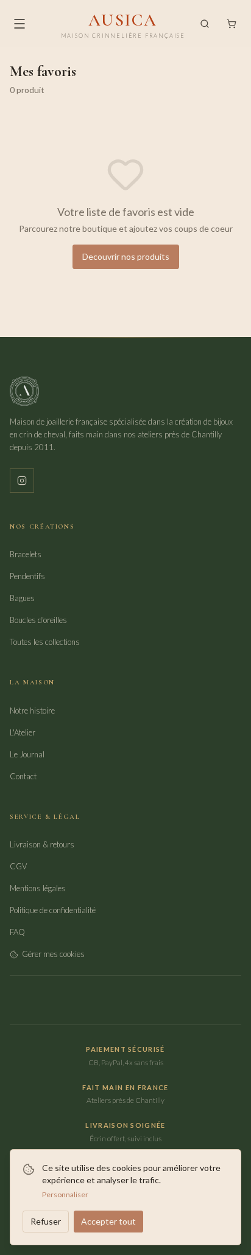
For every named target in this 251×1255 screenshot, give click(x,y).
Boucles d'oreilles (38, 620)
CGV (18, 866)
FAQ (17, 932)
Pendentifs (27, 576)
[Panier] (231, 23)
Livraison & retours (42, 844)
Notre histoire (32, 710)
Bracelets (25, 554)
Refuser (45, 1221)
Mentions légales (38, 888)
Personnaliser (65, 1194)
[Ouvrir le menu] (19, 23)
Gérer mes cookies (53, 954)
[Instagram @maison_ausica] (22, 480)
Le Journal (27, 754)
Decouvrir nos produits (125, 256)
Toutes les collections (45, 642)
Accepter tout (108, 1221)
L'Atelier (22, 732)
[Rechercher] (204, 23)
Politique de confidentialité (53, 910)
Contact (23, 776)
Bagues (22, 598)
